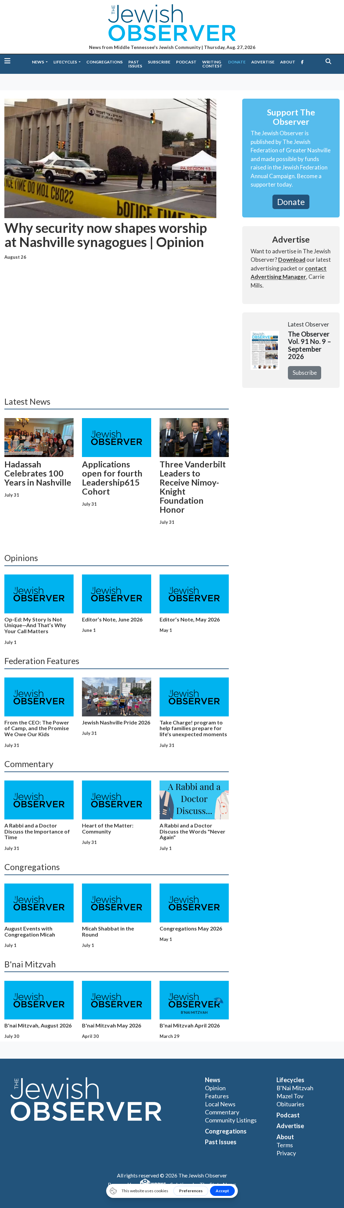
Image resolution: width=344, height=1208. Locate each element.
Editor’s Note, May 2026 (190, 619)
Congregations (104, 61)
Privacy (286, 1153)
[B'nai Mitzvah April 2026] (194, 1000)
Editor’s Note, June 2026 (112, 619)
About (287, 61)
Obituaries (290, 1104)
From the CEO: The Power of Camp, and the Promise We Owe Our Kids (36, 728)
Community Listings (231, 1120)
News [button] (38, 61)
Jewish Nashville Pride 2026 (116, 722)
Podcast (186, 61)
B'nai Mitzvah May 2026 (111, 1025)
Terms (284, 1145)
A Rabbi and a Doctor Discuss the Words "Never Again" (192, 831)
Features (217, 1096)
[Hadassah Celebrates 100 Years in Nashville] (39, 437)
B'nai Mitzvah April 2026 (190, 1025)
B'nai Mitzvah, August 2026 (38, 1025)
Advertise (262, 61)
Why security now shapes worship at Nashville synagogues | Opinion (105, 235)
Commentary (222, 1112)
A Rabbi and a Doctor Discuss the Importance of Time (37, 831)
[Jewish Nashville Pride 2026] (116, 696)
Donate (237, 61)
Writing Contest (212, 63)
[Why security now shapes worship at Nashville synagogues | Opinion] (110, 158)
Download (291, 259)
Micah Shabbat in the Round (108, 931)
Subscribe (159, 61)
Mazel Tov (289, 1096)
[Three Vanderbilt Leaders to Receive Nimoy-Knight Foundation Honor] (194, 437)
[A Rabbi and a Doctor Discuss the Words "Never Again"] (194, 800)
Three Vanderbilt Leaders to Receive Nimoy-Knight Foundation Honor (193, 486)
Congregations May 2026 (191, 928)
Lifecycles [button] (65, 61)
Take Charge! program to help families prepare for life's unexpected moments (193, 728)
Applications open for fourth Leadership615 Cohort (112, 477)
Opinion (215, 1088)
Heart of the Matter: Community (107, 828)
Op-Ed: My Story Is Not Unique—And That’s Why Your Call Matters (35, 625)
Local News (220, 1104)
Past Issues (135, 63)
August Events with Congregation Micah (29, 931)
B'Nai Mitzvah (294, 1088)
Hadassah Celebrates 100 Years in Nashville (37, 473)
